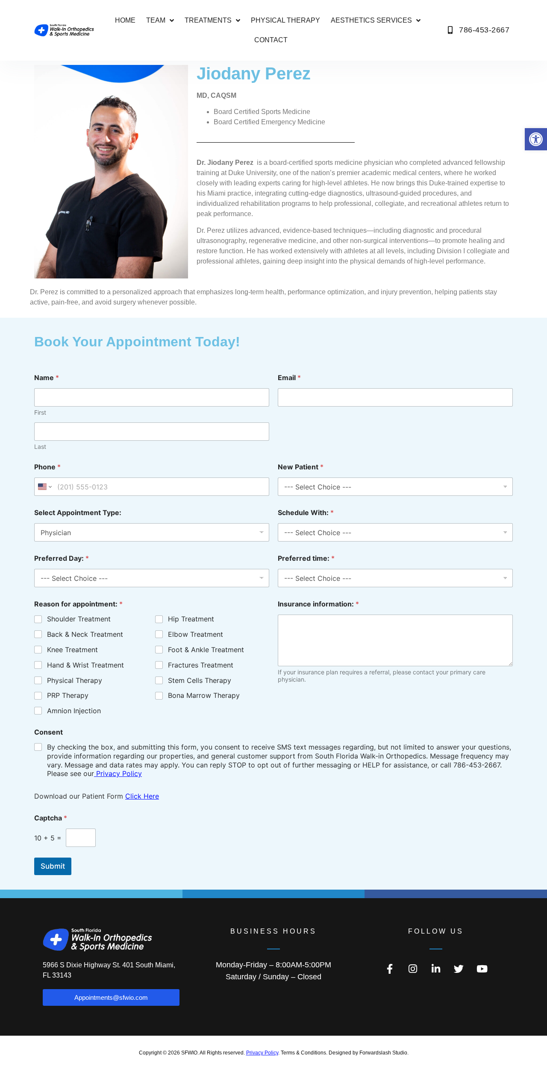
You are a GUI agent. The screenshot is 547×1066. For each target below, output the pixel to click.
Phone (47, 467)
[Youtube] (482, 968)
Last (40, 446)
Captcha (50, 818)
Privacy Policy (118, 773)
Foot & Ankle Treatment (206, 649)
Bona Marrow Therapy (204, 695)
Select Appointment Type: (77, 513)
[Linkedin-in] (436, 968)
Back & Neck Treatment (85, 634)
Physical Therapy (74, 680)
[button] (536, 139)
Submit (53, 866)
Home (125, 20)
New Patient (300, 467)
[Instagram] (413, 968)
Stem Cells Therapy (199, 680)
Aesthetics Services (371, 20)
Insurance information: (318, 604)
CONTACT (271, 40)
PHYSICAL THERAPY (285, 20)
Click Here (142, 796)
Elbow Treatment (195, 634)
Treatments (208, 20)
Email (289, 378)
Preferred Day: (61, 558)
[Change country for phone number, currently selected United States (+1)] (44, 486)
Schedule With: (306, 513)
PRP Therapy (67, 695)
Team (155, 20)
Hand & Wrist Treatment (85, 665)
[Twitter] (459, 968)
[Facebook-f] (390, 968)
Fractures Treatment (200, 665)
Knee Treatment (72, 649)
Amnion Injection (74, 710)
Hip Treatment (191, 619)
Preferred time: (306, 558)
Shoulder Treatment (79, 619)
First (40, 412)
